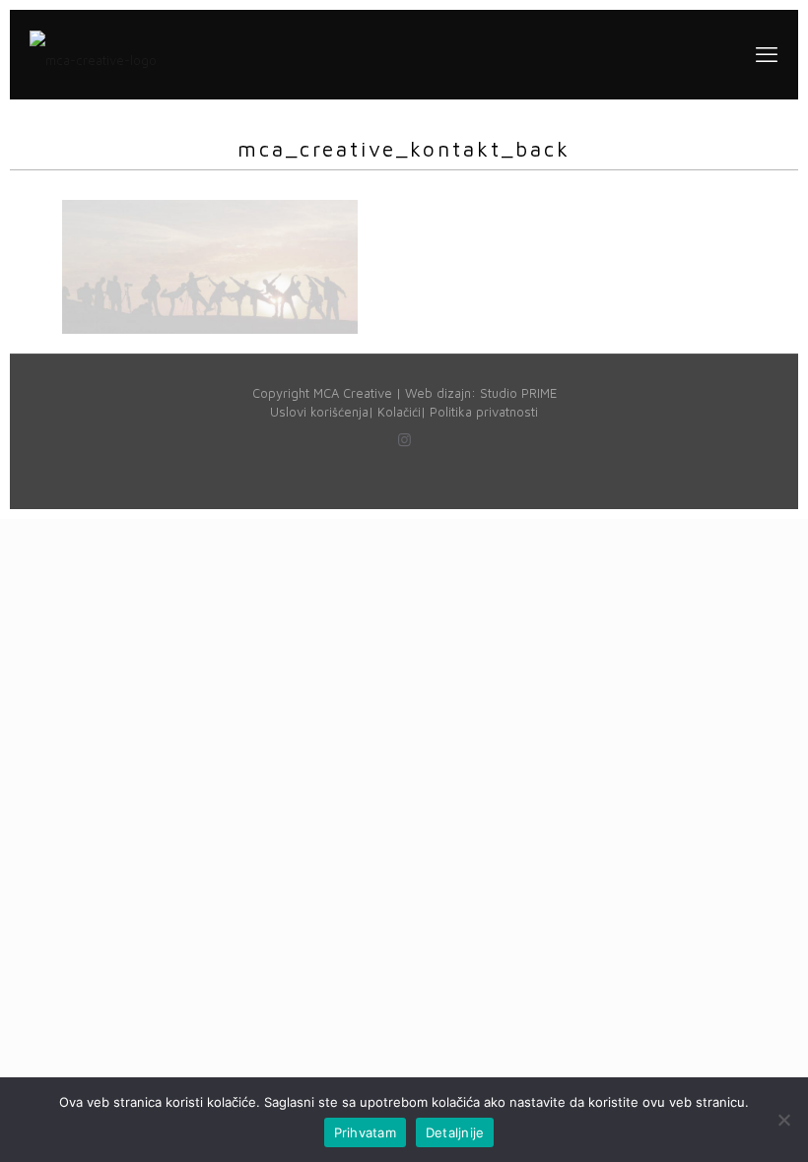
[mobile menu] (766, 54)
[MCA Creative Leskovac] (93, 54)
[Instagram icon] (404, 439)
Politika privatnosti (484, 412)
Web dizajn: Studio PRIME (481, 393)
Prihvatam (365, 1132)
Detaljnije (455, 1132)
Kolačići (399, 412)
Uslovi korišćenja (319, 412)
